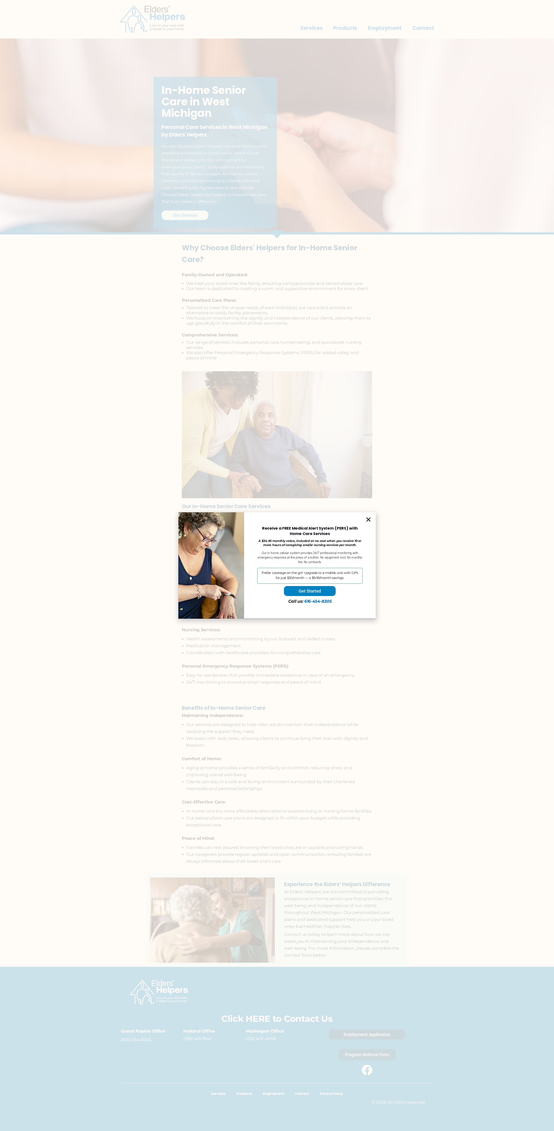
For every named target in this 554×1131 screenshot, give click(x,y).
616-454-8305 (318, 601)
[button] (368, 519)
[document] (277, 565)
